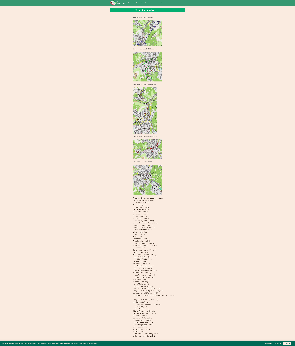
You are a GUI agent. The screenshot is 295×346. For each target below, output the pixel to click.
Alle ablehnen (277, 343)
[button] (138, 2)
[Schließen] (293, 343)
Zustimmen (287, 343)
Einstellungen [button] (268, 343)
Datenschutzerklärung (91, 343)
